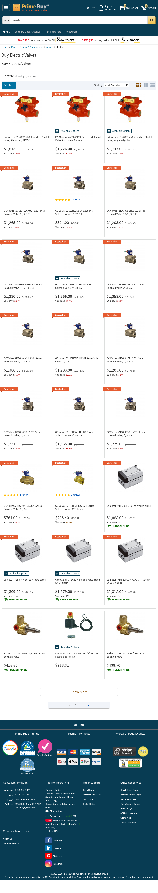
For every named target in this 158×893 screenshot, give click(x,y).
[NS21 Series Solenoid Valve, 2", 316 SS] (27, 182)
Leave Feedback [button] (128, 822)
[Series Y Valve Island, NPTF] (130, 551)
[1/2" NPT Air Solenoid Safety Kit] (79, 625)
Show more (79, 692)
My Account (88, 799)
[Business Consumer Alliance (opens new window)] (27, 748)
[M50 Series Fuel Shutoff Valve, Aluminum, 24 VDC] (27, 108)
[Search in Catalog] (152, 20)
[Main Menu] (6, 7)
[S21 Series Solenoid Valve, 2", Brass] (27, 477)
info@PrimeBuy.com (25, 799)
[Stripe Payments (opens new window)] (124, 751)
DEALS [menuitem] (6, 31)
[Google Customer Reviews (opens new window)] (10, 747)
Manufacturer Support (131, 803)
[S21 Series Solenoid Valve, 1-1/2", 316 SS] (130, 182)
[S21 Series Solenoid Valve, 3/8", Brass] (79, 477)
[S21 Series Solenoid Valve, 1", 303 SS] (79, 182)
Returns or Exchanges (130, 794)
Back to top (79, 724)
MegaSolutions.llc (99, 873)
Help (92, 7)
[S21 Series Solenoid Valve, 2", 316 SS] (79, 256)
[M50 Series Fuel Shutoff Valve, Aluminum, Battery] (79, 108)
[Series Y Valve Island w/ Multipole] (79, 551)
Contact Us (125, 817)
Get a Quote (88, 790)
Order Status (89, 803)
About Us (7, 838)
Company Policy (11, 843)
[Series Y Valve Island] (130, 477)
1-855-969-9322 (22, 790)
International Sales (92, 794)
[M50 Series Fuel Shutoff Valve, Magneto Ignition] (130, 108)
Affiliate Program (128, 813)
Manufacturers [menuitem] (53, 31)
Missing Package (128, 799)
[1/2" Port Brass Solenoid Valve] (130, 625)
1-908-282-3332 (22, 794)
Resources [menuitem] (71, 31)
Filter (10, 85)
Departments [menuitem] (27, 31)
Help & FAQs (126, 808)
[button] (88, 705)
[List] (152, 85)
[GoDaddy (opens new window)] (130, 763)
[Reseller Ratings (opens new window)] (44, 747)
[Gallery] (145, 85)
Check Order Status (129, 790)
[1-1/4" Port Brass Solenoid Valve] (27, 625)
